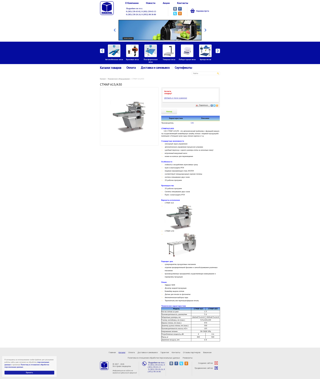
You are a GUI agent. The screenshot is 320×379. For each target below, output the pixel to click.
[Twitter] (214, 105)
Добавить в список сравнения (175, 98)
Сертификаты (183, 68)
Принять (29, 372)
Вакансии (207, 352)
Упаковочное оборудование (119, 79)
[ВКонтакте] (211, 105)
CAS (192, 123)
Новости (150, 3)
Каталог (103, 79)
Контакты (182, 3)
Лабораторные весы (187, 59)
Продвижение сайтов (203, 368)
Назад (169, 111)
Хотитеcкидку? (168, 92)
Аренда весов (205, 59)
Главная (112, 352)
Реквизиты (187, 357)
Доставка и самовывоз (155, 68)
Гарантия (164, 352)
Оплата (131, 68)
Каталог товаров (110, 68)
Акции (166, 3)
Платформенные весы (151, 60)
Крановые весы (132, 59)
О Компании (132, 3)
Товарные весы (169, 59)
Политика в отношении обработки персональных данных (154, 357)
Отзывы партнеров (191, 352)
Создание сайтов (205, 363)
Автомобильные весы (114, 59)
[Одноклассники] (217, 105)
